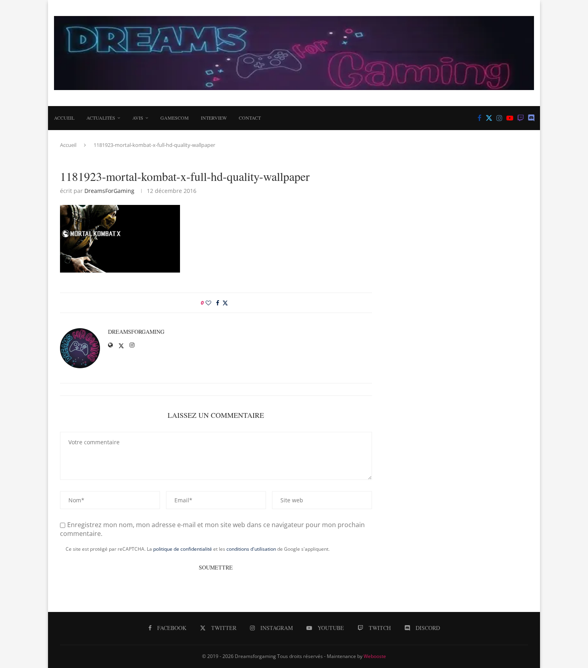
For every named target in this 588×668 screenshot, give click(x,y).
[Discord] (531, 118)
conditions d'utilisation (251, 549)
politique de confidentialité (182, 549)
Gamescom (174, 117)
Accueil (64, 117)
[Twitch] (520, 118)
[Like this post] (208, 303)
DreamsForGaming (109, 191)
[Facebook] (480, 118)
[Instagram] (499, 118)
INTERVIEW (214, 117)
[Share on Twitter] (225, 303)
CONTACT (250, 117)
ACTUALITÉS (100, 117)
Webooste (375, 656)
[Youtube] (509, 118)
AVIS (137, 117)
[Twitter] (489, 118)
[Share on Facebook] (217, 303)
